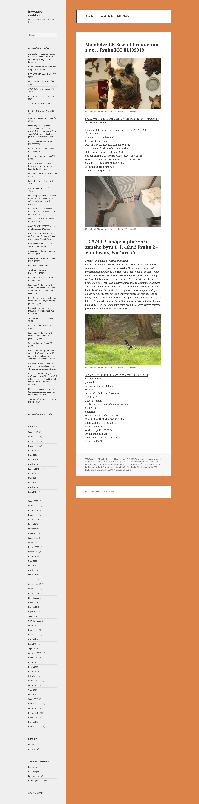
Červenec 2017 (34, 680)
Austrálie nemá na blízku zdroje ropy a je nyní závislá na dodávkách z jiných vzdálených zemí (42, 366)
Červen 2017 (33, 685)
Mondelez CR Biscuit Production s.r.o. (109, 464)
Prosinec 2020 (34, 602)
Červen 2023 (33, 505)
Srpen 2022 (33, 538)
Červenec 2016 (34, 703)
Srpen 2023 (33, 501)
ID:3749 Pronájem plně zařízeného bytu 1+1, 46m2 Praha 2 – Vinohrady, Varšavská (121, 247)
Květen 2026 (33, 441)
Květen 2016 (33, 713)
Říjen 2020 (32, 611)
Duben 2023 (33, 515)
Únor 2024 (32, 478)
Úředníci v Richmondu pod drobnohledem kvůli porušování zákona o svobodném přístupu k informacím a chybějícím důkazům (42, 379)
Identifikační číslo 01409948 (146, 461)
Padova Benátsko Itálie (38, 265)
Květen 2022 (33, 547)
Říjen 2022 (32, 533)
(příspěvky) (35, 771)
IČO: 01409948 (99, 461)
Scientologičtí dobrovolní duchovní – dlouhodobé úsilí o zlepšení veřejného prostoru (42, 336)
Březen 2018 (33, 671)
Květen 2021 (33, 593)
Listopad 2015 (34, 722)
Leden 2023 (33, 524)
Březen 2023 (33, 519)
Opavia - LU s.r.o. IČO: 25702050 (139, 464)
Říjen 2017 (32, 676)
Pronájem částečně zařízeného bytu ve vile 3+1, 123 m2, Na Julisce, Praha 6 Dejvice (42, 166)
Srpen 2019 (33, 648)
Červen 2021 (33, 588)
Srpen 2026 (33, 432)
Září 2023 (32, 496)
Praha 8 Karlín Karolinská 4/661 (116, 467)
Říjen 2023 (32, 492)
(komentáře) (35, 776)
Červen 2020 (33, 625)
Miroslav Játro (104, 459)
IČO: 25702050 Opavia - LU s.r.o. (119, 461)
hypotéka (32, 744)
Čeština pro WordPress (38, 780)
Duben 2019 (33, 657)
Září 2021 (32, 579)
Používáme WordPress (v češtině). (100, 491)
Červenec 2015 (34, 726)
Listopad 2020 (34, 607)
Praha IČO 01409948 (122, 470)
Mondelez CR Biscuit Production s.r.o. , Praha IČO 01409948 (121, 47)
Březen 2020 (33, 634)
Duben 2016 (33, 717)
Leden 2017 (33, 694)
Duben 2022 (33, 552)
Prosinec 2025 (34, 464)
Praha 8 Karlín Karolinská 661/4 (99, 470)
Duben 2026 (33, 446)
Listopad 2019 (34, 639)
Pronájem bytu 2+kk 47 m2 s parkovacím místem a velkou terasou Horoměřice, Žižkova (42, 236)
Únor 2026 (32, 455)
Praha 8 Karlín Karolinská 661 (144, 467)
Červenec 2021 (34, 584)
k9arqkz (88, 464)
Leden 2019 (33, 667)
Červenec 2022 (34, 542)
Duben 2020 (33, 630)
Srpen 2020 (33, 616)
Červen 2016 (33, 708)
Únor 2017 (32, 690)
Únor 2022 (32, 561)
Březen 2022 (33, 556)
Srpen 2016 (33, 699)
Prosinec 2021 (34, 570)
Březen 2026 (33, 450)
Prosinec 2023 (34, 487)
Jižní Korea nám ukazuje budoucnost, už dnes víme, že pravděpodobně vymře (42, 301)
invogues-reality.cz (35, 13)
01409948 (133, 459)
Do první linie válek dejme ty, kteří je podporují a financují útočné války (41, 311)
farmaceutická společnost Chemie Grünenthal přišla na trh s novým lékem (41, 211)
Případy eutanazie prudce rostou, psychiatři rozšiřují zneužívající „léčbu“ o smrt (42, 392)
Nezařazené (33, 749)
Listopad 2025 (34, 469)
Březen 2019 (33, 662)
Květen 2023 (33, 510)
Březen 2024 (33, 473)
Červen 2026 (33, 436)
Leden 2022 (33, 565)
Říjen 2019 (32, 644)
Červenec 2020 (34, 621)
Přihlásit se (33, 767)
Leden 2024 (33, 482)
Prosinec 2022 (34, 528)
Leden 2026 (33, 459)
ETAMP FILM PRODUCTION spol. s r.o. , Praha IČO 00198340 (116, 374)
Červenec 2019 (34, 653)
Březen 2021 (33, 598)
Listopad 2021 (34, 575)
